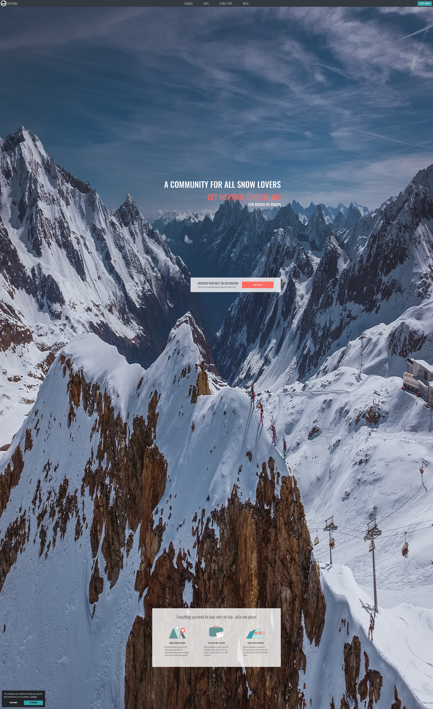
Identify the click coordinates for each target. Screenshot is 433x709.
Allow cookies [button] (33, 703)
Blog (245, 3)
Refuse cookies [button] (13, 703)
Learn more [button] (33, 697)
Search (189, 3)
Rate (206, 3)
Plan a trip (226, 3)
